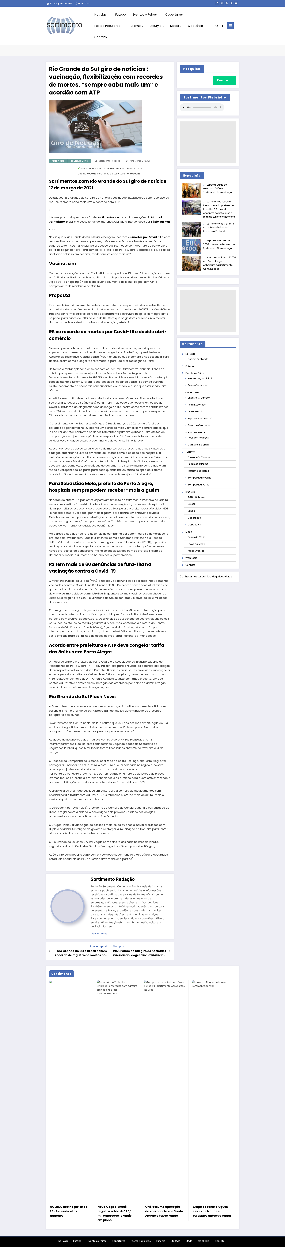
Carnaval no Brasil (198, 444)
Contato (100, 37)
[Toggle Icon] (230, 25)
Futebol (120, 14)
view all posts (99, 933)
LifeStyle (155, 26)
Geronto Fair (195, 411)
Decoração (194, 518)
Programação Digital (200, 378)
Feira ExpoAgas (197, 404)
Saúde (191, 511)
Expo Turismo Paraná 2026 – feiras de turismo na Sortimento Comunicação (219, 244)
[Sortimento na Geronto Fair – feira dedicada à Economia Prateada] (191, 229)
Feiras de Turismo (198, 464)
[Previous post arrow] (50, 951)
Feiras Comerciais (198, 385)
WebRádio (195, 26)
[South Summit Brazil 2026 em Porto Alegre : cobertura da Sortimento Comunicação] (191, 263)
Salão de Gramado (199, 425)
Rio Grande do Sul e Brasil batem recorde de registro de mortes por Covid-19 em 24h (81, 953)
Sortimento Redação (109, 160)
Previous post (98, 946)
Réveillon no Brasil (198, 437)
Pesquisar (224, 80)
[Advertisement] (208, 142)
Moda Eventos (196, 551)
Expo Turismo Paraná (200, 418)
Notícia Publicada (198, 359)
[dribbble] (226, 3)
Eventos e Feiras (144, 14)
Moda (174, 26)
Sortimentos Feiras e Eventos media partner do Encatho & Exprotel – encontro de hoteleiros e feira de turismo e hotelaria (219, 209)
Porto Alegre (58, 160)
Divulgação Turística (199, 457)
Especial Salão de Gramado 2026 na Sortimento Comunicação (218, 188)
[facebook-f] (217, 3)
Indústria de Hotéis (198, 471)
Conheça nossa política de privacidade (206, 576)
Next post (119, 946)
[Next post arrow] (170, 951)
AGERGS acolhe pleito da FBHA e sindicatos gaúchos (69, 1211)
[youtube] (236, 3)
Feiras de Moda (196, 537)
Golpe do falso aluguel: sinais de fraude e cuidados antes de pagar (212, 1211)
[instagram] (231, 3)
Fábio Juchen (160, 221)
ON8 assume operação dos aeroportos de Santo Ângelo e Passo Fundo (164, 1211)
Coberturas (174, 14)
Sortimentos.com (109, 217)
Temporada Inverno (199, 477)
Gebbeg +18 (195, 524)
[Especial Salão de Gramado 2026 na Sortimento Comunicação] (191, 190)
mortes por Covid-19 (146, 237)
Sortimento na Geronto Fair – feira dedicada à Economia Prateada (218, 227)
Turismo (135, 26)
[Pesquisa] (216, 26)
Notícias (100, 14)
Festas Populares (107, 26)
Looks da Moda (196, 544)
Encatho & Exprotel (199, 397)
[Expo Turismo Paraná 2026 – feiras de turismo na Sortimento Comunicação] (191, 246)
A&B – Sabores (196, 497)
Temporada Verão (198, 484)
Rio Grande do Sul (79, 160)
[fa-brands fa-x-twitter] (222, 3)
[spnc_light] (223, 25)
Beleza (191, 504)
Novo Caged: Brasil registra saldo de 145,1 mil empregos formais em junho (115, 1213)
